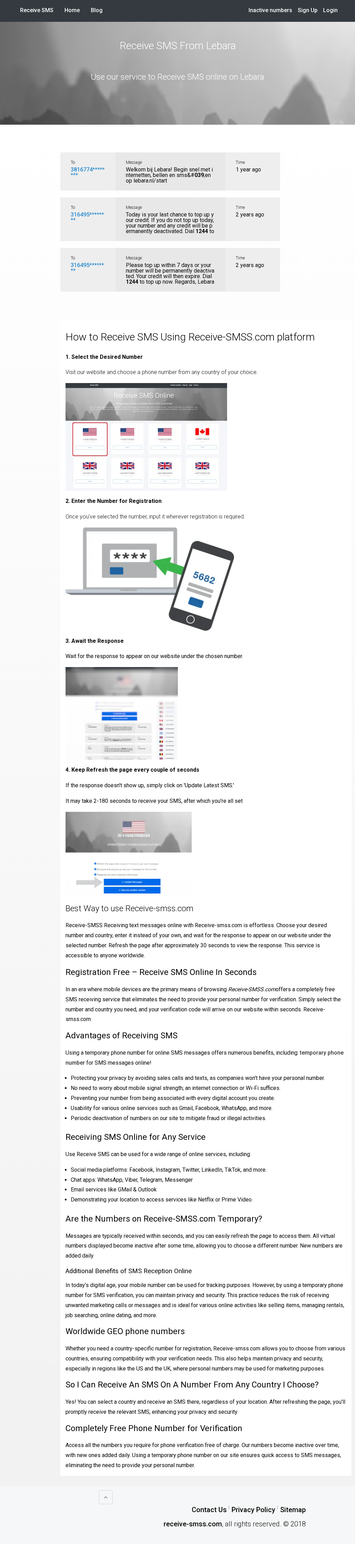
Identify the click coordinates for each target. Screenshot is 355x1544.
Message (134, 162)
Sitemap (293, 1510)
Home (74, 10)
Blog (97, 10)
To (73, 162)
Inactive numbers (270, 10)
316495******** (87, 217)
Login (330, 10)
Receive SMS (36, 10)
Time (240, 162)
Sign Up (308, 10)
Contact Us (209, 1510)
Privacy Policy (253, 1510)
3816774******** (88, 172)
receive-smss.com (193, 1524)
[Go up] (106, 1497)
